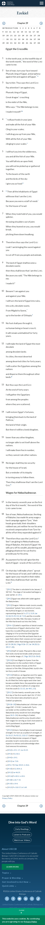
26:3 (12, 715)
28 (39, 36)
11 (10, 32)
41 (11, 43)
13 (18, 32)
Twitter (7, 899)
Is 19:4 (15, 784)
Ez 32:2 (17, 754)
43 (19, 43)
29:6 (9, 651)
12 (14, 32)
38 (39, 39)
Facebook (13, 899)
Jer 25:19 (24, 750)
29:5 (9, 761)
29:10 (9, 660)
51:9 (32, 613)
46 (31, 43)
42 (15, 43)
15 (26, 32)
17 (34, 32)
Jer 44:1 (29, 688)
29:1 (9, 589)
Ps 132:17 (17, 787)
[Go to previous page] (3, 23)
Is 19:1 (14, 750)
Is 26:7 (15, 780)
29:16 (10, 776)
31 (11, 39)
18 (37, 32)
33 (19, 39)
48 (39, 43)
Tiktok (38, 899)
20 (7, 36)
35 (27, 39)
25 (27, 36)
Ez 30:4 (17, 769)
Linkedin (26, 899)
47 (35, 43)
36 (31, 39)
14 (22, 32)
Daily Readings (22, 829)
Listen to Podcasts (22, 834)
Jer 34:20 (33, 644)
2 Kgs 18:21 (28, 656)
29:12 (10, 772)
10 (6, 32)
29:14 (9, 675)
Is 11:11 (21, 688)
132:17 (25, 735)
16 (30, 32)
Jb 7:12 (22, 616)
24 (23, 36)
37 (35, 39)
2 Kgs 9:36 (21, 644)
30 (7, 39)
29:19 (9, 784)
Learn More (12, 867)
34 (23, 39)
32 (15, 39)
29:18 (9, 704)
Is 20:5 (22, 776)
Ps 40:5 (16, 776)
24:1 (20, 595)
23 (19, 36)
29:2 (9, 599)
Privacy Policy (7, 798)
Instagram (32, 899)
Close (21, 910)
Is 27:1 (27, 613)
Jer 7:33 (15, 761)
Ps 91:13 (15, 616)
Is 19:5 (14, 757)
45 (27, 43)
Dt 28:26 (12, 644)
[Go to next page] (41, 23)
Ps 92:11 (17, 735)
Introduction (10, 28)
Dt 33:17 (9, 735)
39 (3, 43)
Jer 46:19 (16, 772)
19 (3, 36)
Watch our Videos (22, 840)
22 (15, 36)
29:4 (9, 625)
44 (23, 43)
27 (35, 36)
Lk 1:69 (24, 787)
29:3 (9, 605)
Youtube (19, 899)
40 (7, 43)
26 (31, 36)
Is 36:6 (37, 656)
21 (11, 36)
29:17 (9, 692)
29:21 (9, 730)
